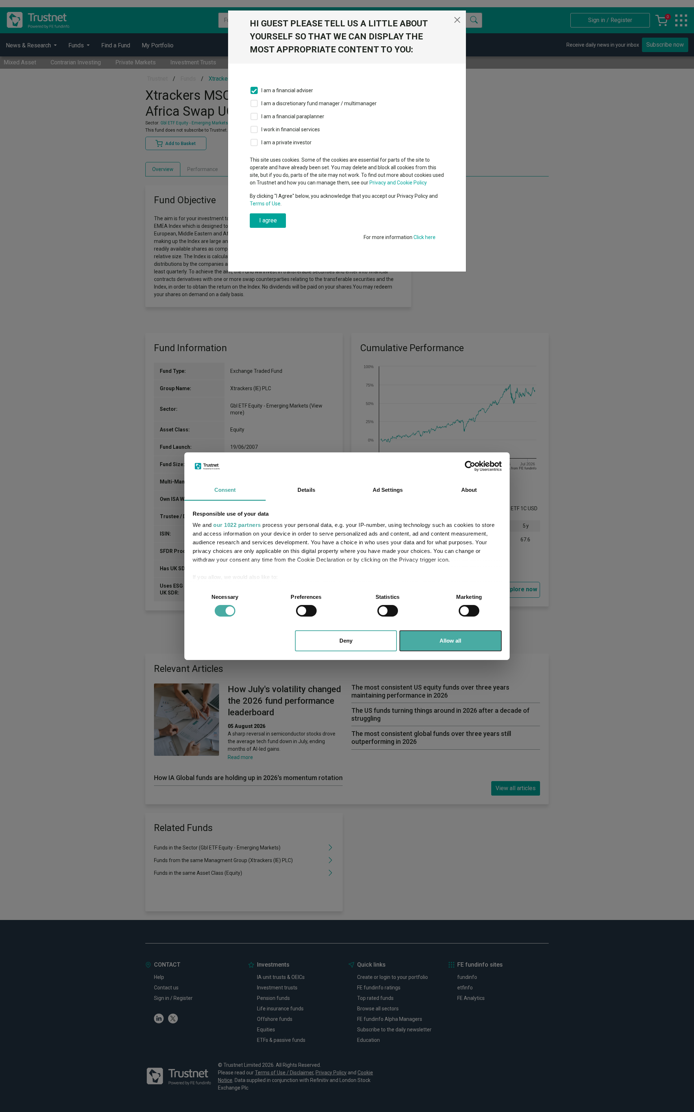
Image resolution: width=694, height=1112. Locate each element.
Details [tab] (306, 490)
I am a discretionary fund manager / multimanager (319, 103)
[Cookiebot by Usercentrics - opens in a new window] (470, 466)
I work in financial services (290, 129)
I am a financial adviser (287, 90)
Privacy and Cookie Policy (398, 183)
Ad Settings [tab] (388, 490)
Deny (345, 641)
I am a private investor (286, 142)
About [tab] (469, 490)
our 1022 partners (237, 525)
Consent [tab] (225, 490)
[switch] (306, 611)
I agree (268, 220)
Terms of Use (265, 203)
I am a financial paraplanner (292, 116)
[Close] (457, 20)
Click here (425, 237)
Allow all (450, 641)
